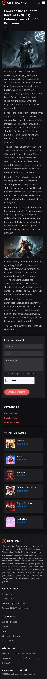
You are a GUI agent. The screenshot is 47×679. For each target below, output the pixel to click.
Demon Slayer (8, 598)
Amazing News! (11, 413)
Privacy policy (30, 373)
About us (6, 653)
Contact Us (6, 663)
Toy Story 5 (7, 594)
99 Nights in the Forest (11, 636)
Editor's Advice (11, 422)
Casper (5, 626)
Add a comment (16, 392)
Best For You (10, 418)
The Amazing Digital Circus (13, 603)
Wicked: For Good (9, 622)
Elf (3, 612)
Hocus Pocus (7, 640)
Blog (37, 658)
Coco (4, 631)
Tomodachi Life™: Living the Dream (17, 608)
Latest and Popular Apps (25, 653)
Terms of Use (24, 658)
